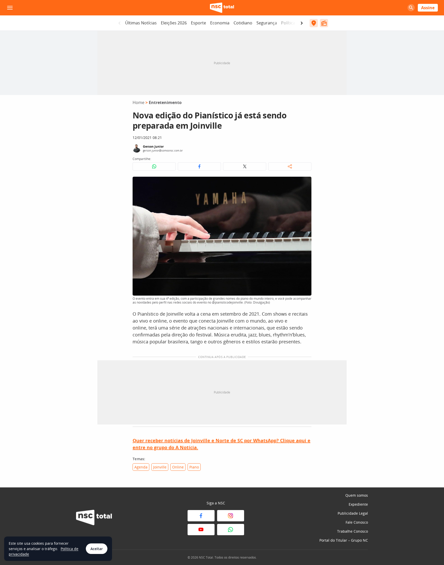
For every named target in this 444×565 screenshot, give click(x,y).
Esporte (198, 23)
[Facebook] (201, 515)
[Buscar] (411, 7)
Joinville (159, 467)
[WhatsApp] (230, 529)
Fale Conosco (357, 522)
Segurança (266, 23)
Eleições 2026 (174, 23)
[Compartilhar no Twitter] (244, 166)
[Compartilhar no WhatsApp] (154, 166)
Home (138, 102)
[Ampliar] (304, 183)
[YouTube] (201, 529)
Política (288, 23)
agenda (140, 467)
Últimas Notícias (141, 23)
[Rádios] (324, 23)
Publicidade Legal (353, 513)
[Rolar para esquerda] (119, 23)
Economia (219, 23)
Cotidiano (243, 23)
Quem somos (356, 495)
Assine (427, 8)
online (178, 467)
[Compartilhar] (289, 166)
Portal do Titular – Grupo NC (343, 540)
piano (194, 467)
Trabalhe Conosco (352, 531)
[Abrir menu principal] (9, 7)
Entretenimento (165, 102)
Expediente (358, 504)
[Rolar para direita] (301, 23)
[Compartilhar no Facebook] (199, 166)
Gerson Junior (153, 146)
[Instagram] (230, 515)
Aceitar (96, 548)
